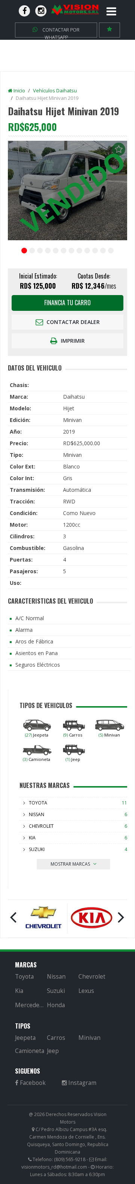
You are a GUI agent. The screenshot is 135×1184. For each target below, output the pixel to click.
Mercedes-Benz (30, 1005)
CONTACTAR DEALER (72, 321)
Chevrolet (41, 826)
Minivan (109, 735)
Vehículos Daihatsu (55, 90)
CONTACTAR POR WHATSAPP (60, 32)
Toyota (38, 803)
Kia (32, 838)
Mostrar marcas (71, 864)
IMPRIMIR (72, 340)
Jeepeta (36, 735)
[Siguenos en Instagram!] (40, 11)
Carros (72, 735)
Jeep (73, 759)
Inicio (18, 90)
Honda (56, 1005)
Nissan (36, 814)
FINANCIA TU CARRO (67, 302)
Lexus (86, 991)
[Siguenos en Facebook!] (24, 11)
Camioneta (36, 759)
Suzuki (37, 849)
